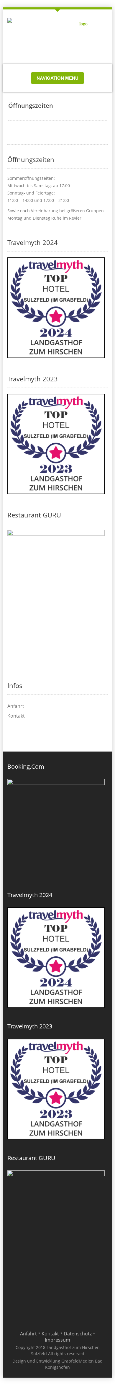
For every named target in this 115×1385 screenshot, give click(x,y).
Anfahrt (15, 706)
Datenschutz (78, 1333)
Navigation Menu (57, 79)
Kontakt (16, 716)
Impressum (57, 1340)
